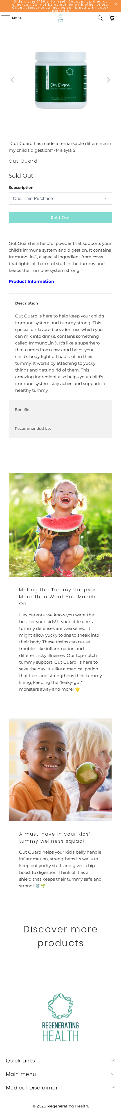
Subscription (21, 187)
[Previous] (12, 80)
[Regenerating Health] (60, 18)
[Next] (108, 80)
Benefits (22, 409)
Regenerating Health (67, 1106)
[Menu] (3, 18)
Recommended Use (33, 428)
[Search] (100, 18)
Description (26, 303)
